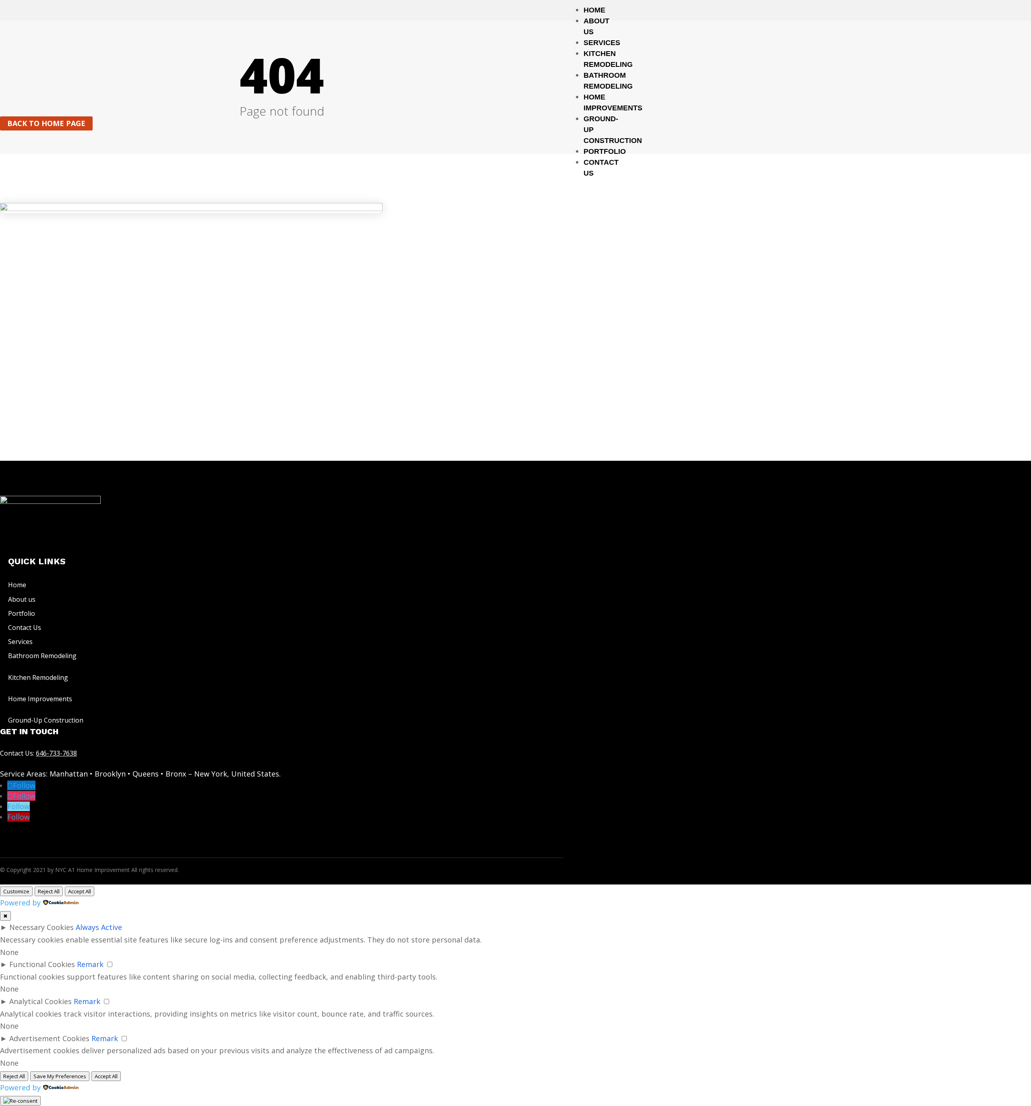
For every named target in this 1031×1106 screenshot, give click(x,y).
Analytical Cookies (40, 1001)
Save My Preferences (59, 1076)
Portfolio (605, 151)
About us (21, 599)
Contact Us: (38, 753)
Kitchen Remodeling (38, 677)
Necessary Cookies (41, 927)
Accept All (79, 891)
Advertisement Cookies (49, 1038)
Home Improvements (40, 698)
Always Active (99, 927)
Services (602, 43)
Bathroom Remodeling (42, 655)
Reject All (49, 891)
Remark (90, 964)
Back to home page (46, 123)
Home (594, 10)
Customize (16, 891)
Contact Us (24, 627)
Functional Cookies (42, 964)
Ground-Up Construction (45, 720)
